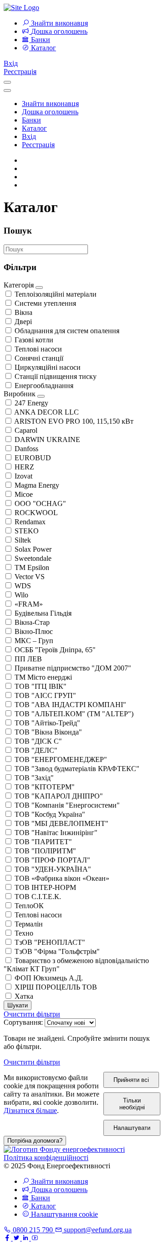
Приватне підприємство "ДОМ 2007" (73, 668)
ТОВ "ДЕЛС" (36, 750)
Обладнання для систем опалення (67, 331)
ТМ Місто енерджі (43, 677)
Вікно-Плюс (34, 631)
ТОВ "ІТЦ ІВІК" (41, 686)
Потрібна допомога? (34, 1140)
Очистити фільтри (32, 1014)
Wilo (21, 595)
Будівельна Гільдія (43, 613)
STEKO (27, 531)
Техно (24, 933)
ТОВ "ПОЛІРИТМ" (45, 851)
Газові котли (34, 340)
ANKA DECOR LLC (46, 412)
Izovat (23, 476)
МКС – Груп (34, 640)
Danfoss (26, 449)
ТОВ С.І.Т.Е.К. (38, 896)
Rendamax (30, 522)
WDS (23, 586)
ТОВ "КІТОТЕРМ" (45, 787)
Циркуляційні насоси (48, 367)
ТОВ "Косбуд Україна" (50, 814)
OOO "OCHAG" (40, 503)
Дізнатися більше (30, 1110)
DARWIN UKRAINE (47, 439)
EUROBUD (33, 458)
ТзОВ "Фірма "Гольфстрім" (57, 951)
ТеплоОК (29, 906)
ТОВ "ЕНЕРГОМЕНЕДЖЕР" (61, 759)
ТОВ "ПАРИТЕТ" (43, 842)
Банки (31, 120)
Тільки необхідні (132, 1104)
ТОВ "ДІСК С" (38, 741)
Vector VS (30, 576)
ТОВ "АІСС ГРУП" (45, 695)
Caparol (26, 430)
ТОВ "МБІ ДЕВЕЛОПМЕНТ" (61, 823)
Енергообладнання (44, 385)
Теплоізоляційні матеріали (56, 294)
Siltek (23, 540)
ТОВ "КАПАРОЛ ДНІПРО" (59, 796)
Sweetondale (33, 558)
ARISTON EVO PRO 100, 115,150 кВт (73, 421)
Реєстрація (20, 71)
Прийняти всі (131, 1079)
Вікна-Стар (32, 622)
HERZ (24, 467)
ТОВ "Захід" (34, 778)
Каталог (34, 128)
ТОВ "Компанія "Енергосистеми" (67, 805)
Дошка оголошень (50, 112)
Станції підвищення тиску (56, 376)
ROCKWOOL (36, 513)
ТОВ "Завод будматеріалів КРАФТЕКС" (77, 768)
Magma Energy (37, 485)
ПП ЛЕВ (28, 659)
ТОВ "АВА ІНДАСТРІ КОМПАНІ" (70, 704)
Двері (23, 321)
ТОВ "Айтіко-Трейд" (47, 723)
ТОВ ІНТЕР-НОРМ (45, 887)
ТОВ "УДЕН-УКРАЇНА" (53, 869)
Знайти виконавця (50, 103)
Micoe (24, 494)
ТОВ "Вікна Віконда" (48, 732)
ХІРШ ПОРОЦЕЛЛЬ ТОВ (56, 987)
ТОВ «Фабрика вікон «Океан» (62, 878)
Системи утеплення (45, 303)
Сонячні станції (39, 358)
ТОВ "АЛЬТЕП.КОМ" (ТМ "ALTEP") (74, 714)
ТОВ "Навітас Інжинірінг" (56, 832)
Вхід (11, 63)
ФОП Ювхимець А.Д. (49, 978)
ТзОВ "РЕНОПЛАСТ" (50, 942)
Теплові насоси (38, 349)
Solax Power (33, 549)
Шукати (17, 1005)
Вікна (23, 312)
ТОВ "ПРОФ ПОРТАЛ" (52, 860)
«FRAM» (29, 604)
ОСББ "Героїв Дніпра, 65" (55, 650)
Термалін (29, 924)
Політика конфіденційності (46, 1157)
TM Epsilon (32, 567)
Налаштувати (131, 1127)
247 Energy (31, 403)
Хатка (24, 996)
